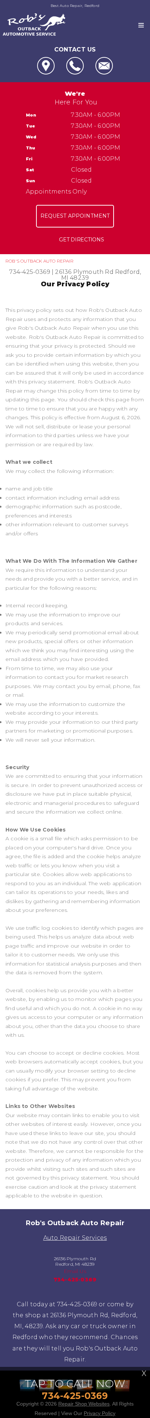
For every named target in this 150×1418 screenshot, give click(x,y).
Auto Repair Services (75, 1237)
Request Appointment (75, 216)
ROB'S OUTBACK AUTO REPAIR (39, 261)
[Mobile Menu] (141, 25)
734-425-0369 (29, 271)
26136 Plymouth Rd (84, 271)
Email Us (75, 1271)
